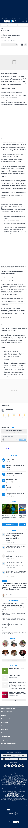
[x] (19, 765)
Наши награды (5, 729)
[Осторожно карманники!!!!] (4, 495)
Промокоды (13, 18)
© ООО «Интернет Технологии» (14, 819)
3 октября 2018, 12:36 (5, 40)
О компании (4, 726)
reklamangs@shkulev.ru (20, 787)
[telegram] (5, 765)
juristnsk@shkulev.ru (16, 783)
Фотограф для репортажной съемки (15, 486)
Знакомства (20, 18)
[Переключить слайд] (25, 508)
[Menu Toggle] (1, 21)
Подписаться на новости (8, 708)
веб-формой (24, 784)
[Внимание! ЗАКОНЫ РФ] (4, 475)
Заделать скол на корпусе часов (15, 466)
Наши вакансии (5, 733)
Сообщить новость (6, 711)
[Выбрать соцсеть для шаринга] (25, 44)
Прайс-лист (4, 722)
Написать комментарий (11, 44)
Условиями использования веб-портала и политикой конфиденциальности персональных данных (14, 796)
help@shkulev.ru (10, 784)
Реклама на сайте (6, 718)
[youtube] (22, 765)
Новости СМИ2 (5, 448)
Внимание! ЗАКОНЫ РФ (14, 473)
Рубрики (3, 715)
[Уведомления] (23, 21)
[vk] (8, 765)
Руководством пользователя (14, 793)
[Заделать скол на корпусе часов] (4, 467)
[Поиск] (19, 21)
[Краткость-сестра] (4, 481)
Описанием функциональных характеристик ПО (14, 794)
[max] (15, 765)
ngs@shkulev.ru (20, 781)
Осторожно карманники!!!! (15, 494)
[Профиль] (26, 21)
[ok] (12, 765)
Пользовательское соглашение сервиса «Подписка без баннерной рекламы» (14, 806)
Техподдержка (5, 736)
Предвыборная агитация (8, 740)
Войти (6, 440)
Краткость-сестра (12, 479)
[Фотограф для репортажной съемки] (4, 488)
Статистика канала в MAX (8, 743)
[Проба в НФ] (4, 460)
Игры (14, 502)
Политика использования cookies (14, 802)
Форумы (14, 455)
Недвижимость (5, 18)
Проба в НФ (10, 459)
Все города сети (5, 747)
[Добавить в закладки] (22, 44)
